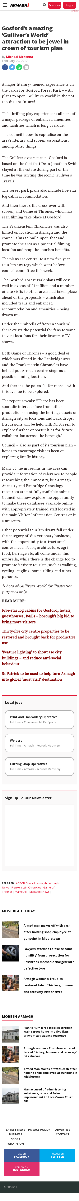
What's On (15, 1143)
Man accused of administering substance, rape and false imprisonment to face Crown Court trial (48, 1095)
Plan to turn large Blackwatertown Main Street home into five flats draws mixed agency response (48, 1031)
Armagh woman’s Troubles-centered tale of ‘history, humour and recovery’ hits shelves (48, 985)
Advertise (62, 1129)
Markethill (21, 891)
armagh (42, 883)
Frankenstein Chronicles (26, 887)
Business (15, 1134)
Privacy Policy (39, 1129)
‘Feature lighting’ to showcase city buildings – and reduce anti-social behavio (32, 658)
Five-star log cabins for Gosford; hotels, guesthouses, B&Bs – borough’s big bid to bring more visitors (38, 616)
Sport (15, 1139)
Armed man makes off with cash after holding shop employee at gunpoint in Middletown (47, 932)
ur (18, 664)
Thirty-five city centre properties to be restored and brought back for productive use (38, 637)
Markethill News (39, 891)
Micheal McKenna (19, 57)
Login (69, 5)
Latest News (15, 1129)
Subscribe (55, 5)
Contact (62, 1134)
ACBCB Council (25, 883)
